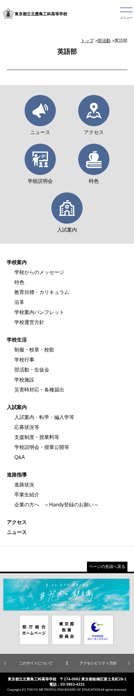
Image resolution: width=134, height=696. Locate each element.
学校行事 (24, 359)
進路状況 (24, 484)
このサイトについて (36, 663)
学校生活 (17, 339)
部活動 (104, 40)
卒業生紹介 (26, 494)
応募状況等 (26, 427)
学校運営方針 (29, 322)
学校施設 (24, 379)
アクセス (17, 522)
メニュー (126, 17)
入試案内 (17, 407)
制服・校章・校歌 (34, 349)
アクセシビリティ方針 (98, 663)
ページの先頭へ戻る (107, 566)
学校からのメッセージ (39, 272)
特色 (19, 282)
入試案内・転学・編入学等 (44, 417)
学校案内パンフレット (39, 312)
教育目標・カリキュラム (41, 292)
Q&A (19, 457)
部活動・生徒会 (31, 369)
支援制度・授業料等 (36, 437)
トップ (87, 40)
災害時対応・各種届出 (39, 389)
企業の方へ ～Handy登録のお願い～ (56, 504)
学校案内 (17, 262)
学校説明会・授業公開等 (41, 447)
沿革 (19, 302)
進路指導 (17, 474)
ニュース (17, 532)
